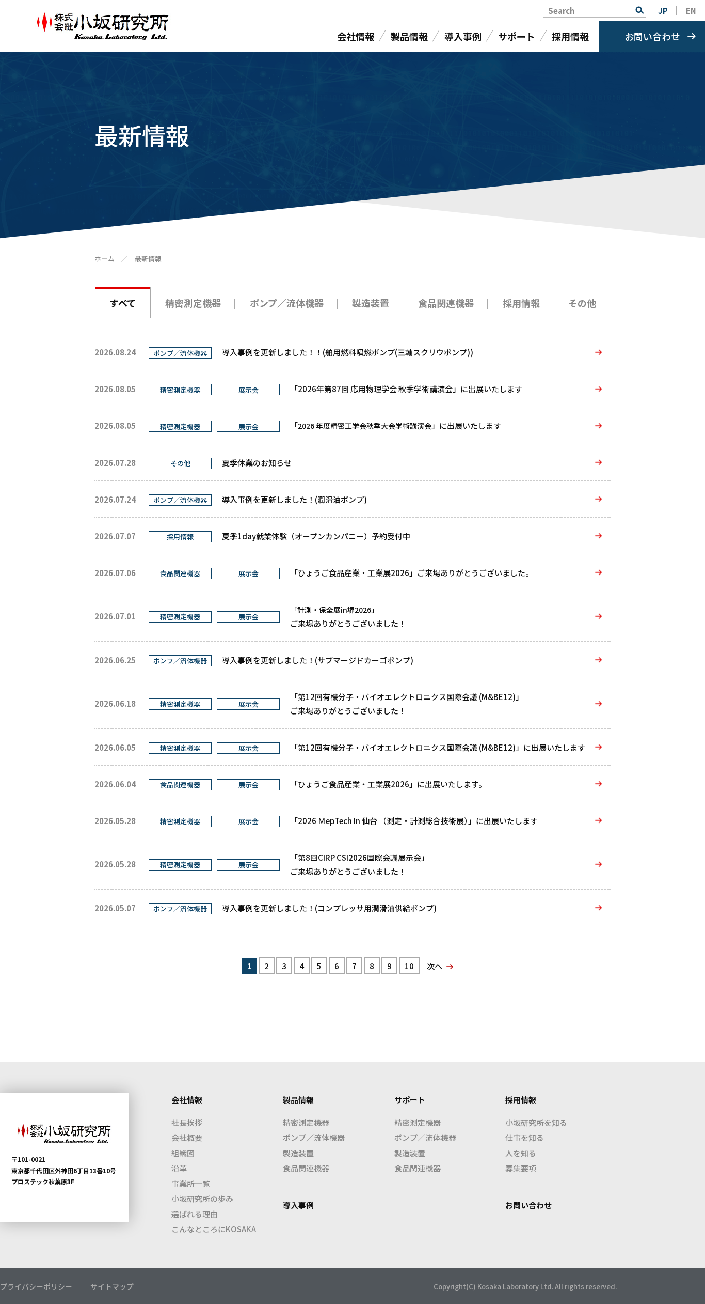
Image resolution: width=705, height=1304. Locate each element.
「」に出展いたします (395, 425)
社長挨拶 (186, 1122)
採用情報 (570, 36)
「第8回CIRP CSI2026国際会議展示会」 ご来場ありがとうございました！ (359, 864)
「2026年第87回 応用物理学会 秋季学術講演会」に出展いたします (406, 388)
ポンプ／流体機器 (314, 1137)
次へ (434, 965)
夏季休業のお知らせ (257, 462)
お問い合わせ (652, 36)
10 (409, 965)
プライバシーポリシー (36, 1286)
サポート (516, 36)
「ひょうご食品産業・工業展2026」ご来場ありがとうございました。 (411, 572)
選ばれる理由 (194, 1213)
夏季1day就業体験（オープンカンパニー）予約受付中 (316, 536)
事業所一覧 (190, 1183)
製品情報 (409, 36)
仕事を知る (524, 1137)
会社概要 (186, 1137)
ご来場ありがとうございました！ (348, 616)
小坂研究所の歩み (202, 1198)
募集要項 (520, 1167)
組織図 (183, 1152)
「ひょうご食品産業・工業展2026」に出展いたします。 (388, 784)
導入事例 (463, 36)
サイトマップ (112, 1286)
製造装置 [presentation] (370, 302)
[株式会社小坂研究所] (104, 26)
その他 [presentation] (582, 302)
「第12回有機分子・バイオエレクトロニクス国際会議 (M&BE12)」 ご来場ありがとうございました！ (406, 703)
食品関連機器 (306, 1167)
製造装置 (298, 1152)
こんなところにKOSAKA (213, 1228)
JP (663, 10)
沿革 (179, 1167)
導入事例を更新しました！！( (347, 352)
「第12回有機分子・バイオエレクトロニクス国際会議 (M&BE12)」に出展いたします (437, 747)
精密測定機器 (306, 1122)
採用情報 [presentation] (521, 302)
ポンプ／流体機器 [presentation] (287, 302)
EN (691, 10)
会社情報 (355, 36)
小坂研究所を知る (536, 1122)
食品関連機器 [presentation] (446, 302)
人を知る (520, 1152)
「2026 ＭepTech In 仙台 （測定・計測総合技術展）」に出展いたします (414, 820)
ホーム (104, 258)
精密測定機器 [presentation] (193, 302)
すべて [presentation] (122, 302)
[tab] (122, 302)
